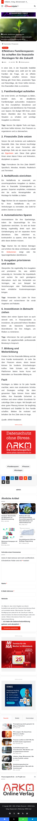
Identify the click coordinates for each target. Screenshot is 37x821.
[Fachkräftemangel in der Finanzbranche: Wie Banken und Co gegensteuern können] (7, 750)
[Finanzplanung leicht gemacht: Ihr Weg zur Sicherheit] (7, 726)
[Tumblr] (16, 478)
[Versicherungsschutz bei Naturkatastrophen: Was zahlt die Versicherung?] (7, 766)
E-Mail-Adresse (7, 591)
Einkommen (11, 252)
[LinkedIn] (12, 478)
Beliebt (17, 718)
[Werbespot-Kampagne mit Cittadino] (9, 533)
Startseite (7, 44)
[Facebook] (3, 478)
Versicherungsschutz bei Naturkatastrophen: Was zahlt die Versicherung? (23, 766)
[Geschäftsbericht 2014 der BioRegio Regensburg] (27, 532)
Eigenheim (9, 153)
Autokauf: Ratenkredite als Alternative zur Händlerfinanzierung (8, 517)
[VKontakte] (30, 478)
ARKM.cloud (28, 809)
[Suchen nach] (35, 7)
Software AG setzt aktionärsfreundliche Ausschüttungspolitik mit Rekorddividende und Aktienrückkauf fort (27, 519)
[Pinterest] (21, 478)
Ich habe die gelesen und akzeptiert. (15, 623)
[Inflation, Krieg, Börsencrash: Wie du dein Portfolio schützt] (7, 758)
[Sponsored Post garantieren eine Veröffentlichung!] (18, 14)
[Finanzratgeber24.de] (11, 6)
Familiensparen (13, 466)
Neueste (5, 718)
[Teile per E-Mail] (3, 482)
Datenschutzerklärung (24, 608)
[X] (8, 478)
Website (4, 599)
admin (4, 62)
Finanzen (15, 44)
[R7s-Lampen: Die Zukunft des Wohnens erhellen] (7, 734)
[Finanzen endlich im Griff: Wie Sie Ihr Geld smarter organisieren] (7, 742)
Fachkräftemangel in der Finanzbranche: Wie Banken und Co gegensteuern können (23, 749)
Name (4, 583)
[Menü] (2, 7)
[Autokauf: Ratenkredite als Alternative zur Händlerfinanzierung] (9, 508)
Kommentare (30, 718)
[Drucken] (8, 482)
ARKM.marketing (18, 11)
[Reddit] (25, 478)
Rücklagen (18, 470)
